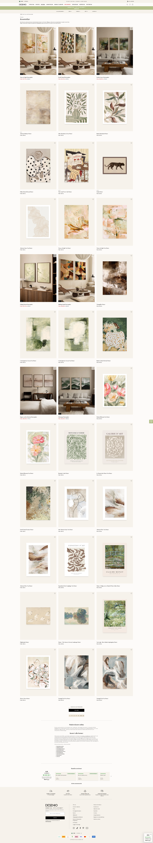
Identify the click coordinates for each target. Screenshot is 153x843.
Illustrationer (59, 755)
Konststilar (31, 14)
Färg (70, 11)
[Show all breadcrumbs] (21, 14)
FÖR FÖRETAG (89, 4)
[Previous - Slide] (53, 776)
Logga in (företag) (76, 824)
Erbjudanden (67, 4)
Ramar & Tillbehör (58, 4)
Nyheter (38, 4)
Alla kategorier (59, 11)
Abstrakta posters (60, 746)
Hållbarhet (75, 815)
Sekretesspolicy (48, 821)
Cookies (95, 812)
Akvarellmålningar (60, 750)
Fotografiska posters (60, 748)
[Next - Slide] (111, 776)
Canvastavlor (49, 4)
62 (81, 715)
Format (77, 11)
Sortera (94, 11)
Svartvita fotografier (60, 753)
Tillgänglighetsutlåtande (78, 817)
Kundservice (96, 806)
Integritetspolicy (97, 815)
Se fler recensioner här (76, 783)
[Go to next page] (83, 716)
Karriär (74, 812)
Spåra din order (97, 808)
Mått (86, 11)
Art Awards (75, 822)
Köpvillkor (96, 810)
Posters (43, 4)
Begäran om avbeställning (99, 817)
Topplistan (31, 4)
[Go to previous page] (70, 716)
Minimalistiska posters (60, 751)
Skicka (55, 817)
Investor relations (76, 806)
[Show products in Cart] (132, 4)
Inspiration (82, 4)
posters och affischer (85, 736)
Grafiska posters (59, 747)
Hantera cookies (97, 819)
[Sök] (127, 4)
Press (74, 808)
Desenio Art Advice (97, 804)
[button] (148, 837)
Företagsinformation (77, 810)
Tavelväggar (75, 4)
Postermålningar (59, 752)
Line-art (58, 756)
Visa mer (76, 710)
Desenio (80, 839)
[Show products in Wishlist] (130, 4)
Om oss (74, 804)
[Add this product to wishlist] (54, 28)
